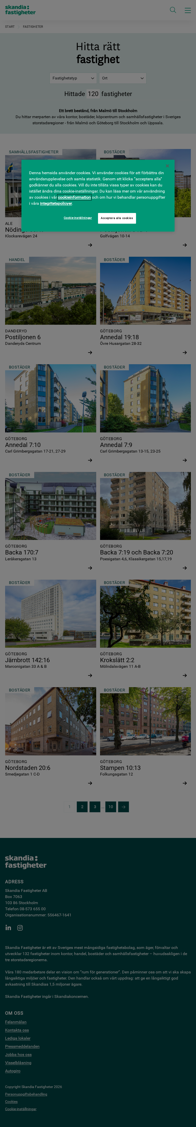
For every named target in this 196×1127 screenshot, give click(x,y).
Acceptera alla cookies (117, 218)
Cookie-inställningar (78, 218)
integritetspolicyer (56, 203)
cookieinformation (74, 197)
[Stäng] (167, 165)
